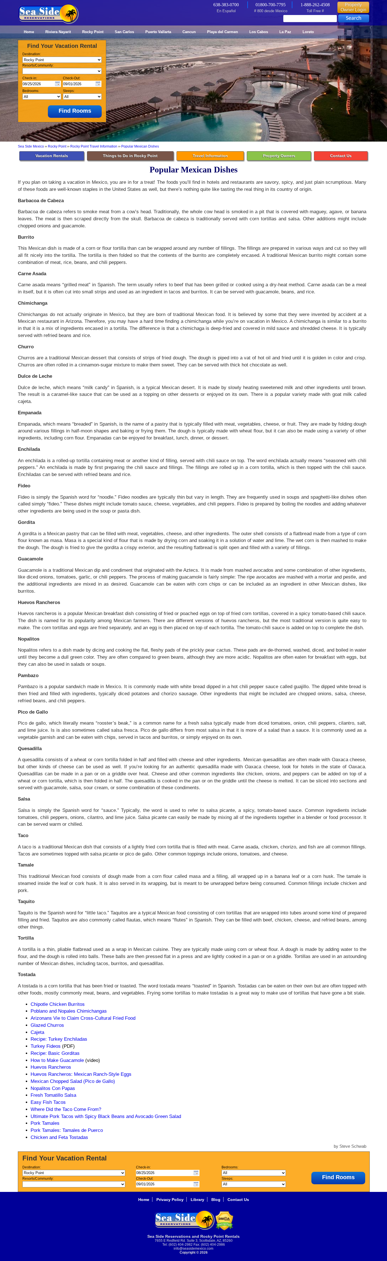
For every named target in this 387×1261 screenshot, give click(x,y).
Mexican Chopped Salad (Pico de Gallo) (73, 1081)
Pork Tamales (45, 1123)
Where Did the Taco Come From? (66, 1109)
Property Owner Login (353, 7)
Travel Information (210, 155)
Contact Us (341, 155)
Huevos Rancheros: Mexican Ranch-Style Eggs (81, 1074)
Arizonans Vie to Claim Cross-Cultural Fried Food (83, 1018)
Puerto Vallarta (158, 32)
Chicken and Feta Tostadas (59, 1137)
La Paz (285, 32)
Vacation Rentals (51, 155)
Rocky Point (92, 32)
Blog (215, 1199)
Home (29, 32)
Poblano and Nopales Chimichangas (69, 1011)
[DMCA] (224, 1229)
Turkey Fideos (46, 1046)
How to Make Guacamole (57, 1060)
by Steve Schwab (350, 1146)
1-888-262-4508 (315, 4)
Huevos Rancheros (51, 1067)
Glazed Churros (47, 1025)
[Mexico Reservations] (48, 22)
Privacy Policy (170, 1199)
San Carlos (124, 32)
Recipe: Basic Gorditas (55, 1053)
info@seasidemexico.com (193, 1249)
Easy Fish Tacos (48, 1102)
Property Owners (279, 155)
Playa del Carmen (222, 32)
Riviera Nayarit (58, 32)
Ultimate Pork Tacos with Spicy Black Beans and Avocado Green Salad (106, 1116)
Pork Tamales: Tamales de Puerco (67, 1130)
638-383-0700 (226, 4)
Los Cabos (258, 32)
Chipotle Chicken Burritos (58, 1004)
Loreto (308, 32)
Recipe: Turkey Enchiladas (59, 1039)
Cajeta (37, 1032)
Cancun (189, 32)
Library (197, 1199)
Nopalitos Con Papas (53, 1088)
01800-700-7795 (271, 4)
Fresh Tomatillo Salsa (53, 1095)
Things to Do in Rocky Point (130, 155)
